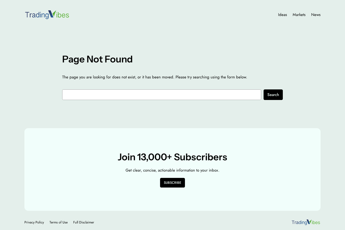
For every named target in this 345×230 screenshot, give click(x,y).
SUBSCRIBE (172, 182)
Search (273, 94)
